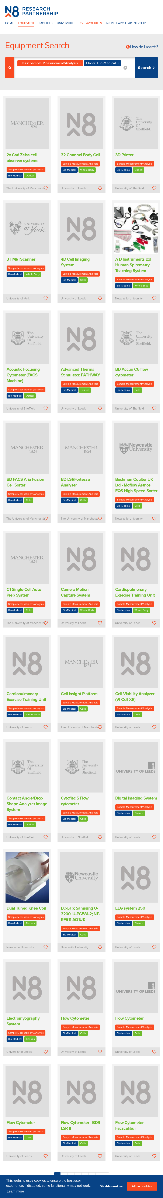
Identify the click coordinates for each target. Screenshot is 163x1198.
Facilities (45, 23)
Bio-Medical (15, 175)
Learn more (15, 1191)
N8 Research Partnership (126, 23)
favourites (93, 23)
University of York (18, 298)
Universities (66, 23)
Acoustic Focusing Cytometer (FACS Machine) (23, 375)
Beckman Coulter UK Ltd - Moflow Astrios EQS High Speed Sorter (136, 485)
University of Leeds (73, 188)
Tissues (84, 390)
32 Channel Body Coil (80, 155)
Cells (83, 279)
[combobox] (86, 67)
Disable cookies (111, 1186)
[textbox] (42, 72)
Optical (30, 175)
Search (145, 67)
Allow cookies (142, 1186)
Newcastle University (129, 298)
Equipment (26, 23)
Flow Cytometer (75, 1018)
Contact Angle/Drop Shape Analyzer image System (27, 804)
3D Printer (124, 155)
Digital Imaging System (136, 798)
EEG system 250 (130, 908)
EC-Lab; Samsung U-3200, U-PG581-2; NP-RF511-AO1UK (80, 914)
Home (9, 23)
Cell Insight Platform (79, 693)
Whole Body (87, 169)
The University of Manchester (25, 188)
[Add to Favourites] (46, 188)
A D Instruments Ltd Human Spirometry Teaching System (133, 265)
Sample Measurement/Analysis (26, 169)
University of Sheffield (129, 188)
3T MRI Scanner (21, 259)
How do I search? (144, 47)
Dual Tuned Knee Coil (26, 908)
